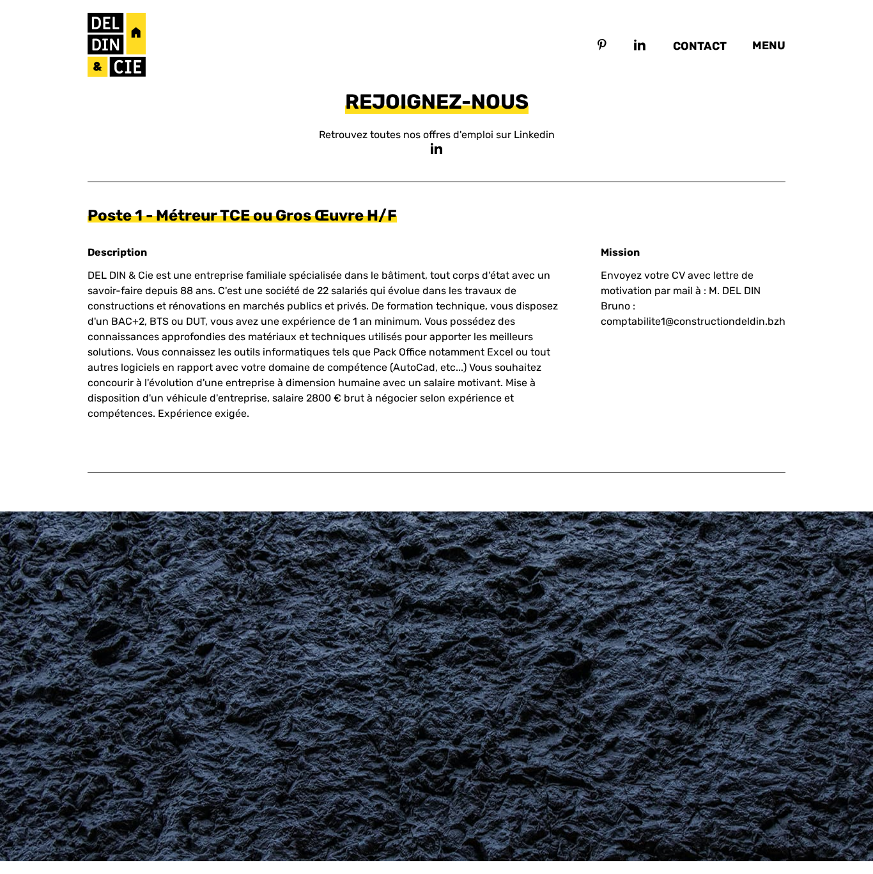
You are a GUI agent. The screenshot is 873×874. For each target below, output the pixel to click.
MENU (768, 45)
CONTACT (700, 46)
